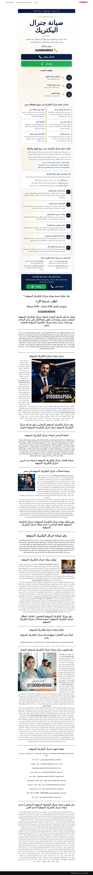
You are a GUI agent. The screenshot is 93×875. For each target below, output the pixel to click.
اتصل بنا (36, 2)
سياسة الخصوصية (9, 2)
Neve (86, 873)
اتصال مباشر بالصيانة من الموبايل (24, 2)
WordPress (74, 873)
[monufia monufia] (83, 2)
